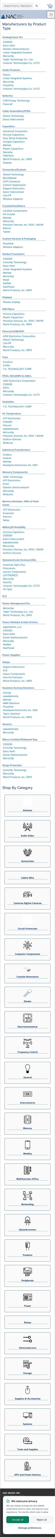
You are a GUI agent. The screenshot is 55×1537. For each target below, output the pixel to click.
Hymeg (7, 692)
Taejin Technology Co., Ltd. (18, 59)
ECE (5, 670)
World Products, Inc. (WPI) (17, 159)
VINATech (8, 155)
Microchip (8, 55)
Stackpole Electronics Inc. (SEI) (20, 465)
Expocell (7, 104)
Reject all (42, 1519)
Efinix (6, 387)
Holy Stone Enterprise (15, 138)
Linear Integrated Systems (17, 52)
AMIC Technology (13, 476)
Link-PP (7, 195)
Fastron (7, 458)
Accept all (17, 1519)
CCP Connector (11, 181)
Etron (6, 483)
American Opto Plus (14, 564)
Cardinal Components (15, 210)
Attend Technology (13, 115)
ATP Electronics (11, 418)
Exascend (8, 513)
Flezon (6, 74)
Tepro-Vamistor (11, 713)
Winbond (8, 442)
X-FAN (6, 365)
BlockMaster (10, 177)
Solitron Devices (12, 439)
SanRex (7, 283)
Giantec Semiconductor (16, 48)
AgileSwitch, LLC (12, 626)
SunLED (7, 582)
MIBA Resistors (11, 703)
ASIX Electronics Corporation (19, 336)
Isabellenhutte (10, 428)
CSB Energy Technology (16, 100)
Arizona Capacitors (13, 134)
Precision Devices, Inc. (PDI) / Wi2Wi (23, 224)
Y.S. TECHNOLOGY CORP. (17, 368)
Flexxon (7, 425)
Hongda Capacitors (14, 141)
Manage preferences (29, 1527)
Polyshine (8, 85)
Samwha (7, 152)
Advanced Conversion (15, 131)
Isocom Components (14, 571)
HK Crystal (9, 214)
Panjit (6, 279)
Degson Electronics (13, 188)
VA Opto (7, 589)
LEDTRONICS (10, 575)
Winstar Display (11, 302)
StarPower (9, 286)
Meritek (7, 145)
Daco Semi (9, 45)
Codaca (7, 454)
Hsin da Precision (12, 677)
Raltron (7, 228)
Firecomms (9, 568)
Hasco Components (14, 673)
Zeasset (7, 162)
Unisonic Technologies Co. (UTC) (21, 62)
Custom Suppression (14, 184)
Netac (6, 520)
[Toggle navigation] (51, 14)
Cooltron (8, 361)
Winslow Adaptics (13, 198)
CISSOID (7, 42)
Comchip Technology (15, 262)
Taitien (6, 231)
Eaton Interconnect (13, 119)
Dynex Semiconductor (15, 637)
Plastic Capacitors (13, 148)
